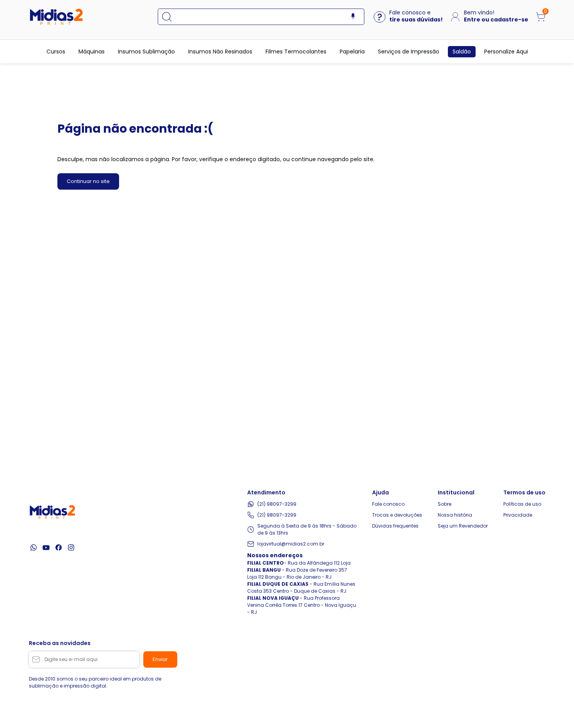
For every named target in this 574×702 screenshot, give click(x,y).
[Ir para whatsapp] (33, 547)
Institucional (456, 492)
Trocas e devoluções (397, 515)
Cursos (55, 51)
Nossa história (455, 515)
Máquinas (91, 51)
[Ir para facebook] (58, 547)
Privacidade (517, 515)
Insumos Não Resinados (220, 51)
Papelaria (352, 51)
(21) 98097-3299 (276, 504)
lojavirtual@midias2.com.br (290, 543)
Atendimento (266, 492)
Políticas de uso (522, 504)
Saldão (462, 51)
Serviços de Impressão (408, 51)
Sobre (444, 504)
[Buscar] (170, 16)
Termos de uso (524, 492)
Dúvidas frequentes (395, 526)
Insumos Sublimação (146, 51)
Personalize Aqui (506, 51)
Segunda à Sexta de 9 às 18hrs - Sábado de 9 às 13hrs (307, 529)
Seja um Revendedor (463, 526)
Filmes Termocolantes (296, 51)
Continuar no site (88, 181)
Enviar (160, 659)
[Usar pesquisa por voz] (353, 16)
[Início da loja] (56, 17)
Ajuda (380, 492)
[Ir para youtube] (46, 547)
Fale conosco (388, 504)
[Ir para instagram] (71, 547)
